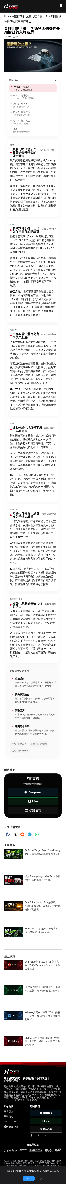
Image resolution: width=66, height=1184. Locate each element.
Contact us (10, 1121)
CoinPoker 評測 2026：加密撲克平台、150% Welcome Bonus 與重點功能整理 (43, 965)
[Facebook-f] (31, 1135)
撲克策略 (18, 16)
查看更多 (9, 845)
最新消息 (8, 1116)
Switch (28, 1178)
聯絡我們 (9, 770)
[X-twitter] (45, 1135)
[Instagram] (38, 1135)
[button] (8, 834)
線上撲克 (9, 956)
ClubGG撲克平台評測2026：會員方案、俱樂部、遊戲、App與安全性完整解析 (43, 1041)
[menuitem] (11, 1127)
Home (7, 16)
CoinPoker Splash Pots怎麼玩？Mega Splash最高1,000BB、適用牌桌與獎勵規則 (43, 906)
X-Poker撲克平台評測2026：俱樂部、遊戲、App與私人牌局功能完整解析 (42, 1016)
